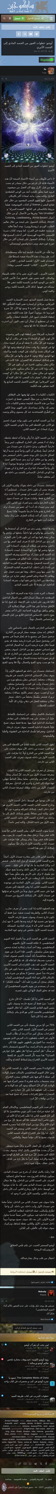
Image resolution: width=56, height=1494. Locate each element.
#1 (3, 79)
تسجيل (29, 1271)
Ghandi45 (6, 1429)
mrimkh (37, 1439)
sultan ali (28, 1442)
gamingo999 (17, 1429)
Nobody (43, 1442)
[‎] (53, 27)
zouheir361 (40, 1445)
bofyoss (26, 1426)
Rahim (35, 1442)
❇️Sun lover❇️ (43, 1348)
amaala (23, 1423)
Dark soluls (40, 1429)
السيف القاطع (38, 1447)
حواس (10, 1450)
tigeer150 (12, 1442)
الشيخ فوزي (26, 1447)
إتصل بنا (49, 1479)
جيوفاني (34, 1450)
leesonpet (50, 1434)
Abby (22, 1421)
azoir (45, 1426)
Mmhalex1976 (40, 1437)
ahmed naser (48, 1423)
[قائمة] (51, 18)
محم (39, 1455)
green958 (49, 1431)
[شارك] (6, 78)
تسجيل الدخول (45, 1271)
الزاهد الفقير (49, 1447)
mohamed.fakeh (19, 1437)
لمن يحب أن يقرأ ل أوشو (36, 1345)
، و (41, 1282)
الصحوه (18, 1447)
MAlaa (26, 1434)
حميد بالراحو (19, 1450)
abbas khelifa (31, 1421)
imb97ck (45, 1384)
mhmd (12, 1434)
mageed (34, 1434)
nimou (50, 1442)
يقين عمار (32, 1455)
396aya (42, 1421)
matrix (19, 1434)
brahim (6, 1426)
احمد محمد (9, 1445)
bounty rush (16, 1426)
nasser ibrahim (8, 1439)
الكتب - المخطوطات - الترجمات (30, 1384)
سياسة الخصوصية (20, 1479)
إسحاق (26, 1445)
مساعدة (8, 1479)
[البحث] (4, 18)
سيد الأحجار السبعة (42, 1366)
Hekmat (40, 1431)
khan (13, 1431)
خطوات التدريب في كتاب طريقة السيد (30, 1396)
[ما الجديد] (10, 18)
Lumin (41, 1434)
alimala (30, 1423)
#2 (3, 1301)
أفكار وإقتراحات (30, 1348)
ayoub (51, 1426)
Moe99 (30, 1437)
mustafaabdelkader (24, 1439)
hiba (33, 1431)
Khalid (19, 1431)
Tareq (20, 1442)
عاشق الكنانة (32, 1453)
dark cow (50, 1429)
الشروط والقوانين (36, 1479)
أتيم (32, 1445)
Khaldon (26, 1431)
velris (4, 1442)
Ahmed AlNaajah (12, 1421)
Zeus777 (49, 1445)
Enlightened (29, 1429)
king (7, 1431)
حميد (27, 1450)
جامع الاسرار (8, 1447)
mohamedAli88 (48, 1439)
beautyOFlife (36, 1426)
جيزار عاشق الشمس (46, 1450)
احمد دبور (18, 1445)
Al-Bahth (38, 1423)
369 (48, 1421)
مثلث (14, 1453)
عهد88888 (21, 1453)
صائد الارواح (43, 1453)
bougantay (45, 1399)
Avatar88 (8, 1423)
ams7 (16, 1423)
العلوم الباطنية (30, 1366)
